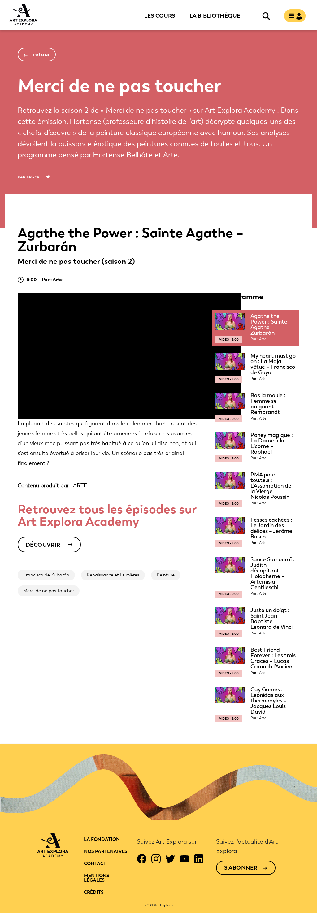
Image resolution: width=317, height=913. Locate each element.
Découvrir (43, 544)
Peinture (166, 575)
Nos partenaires (105, 851)
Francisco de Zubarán (46, 575)
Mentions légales (96, 878)
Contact (95, 863)
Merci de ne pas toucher (48, 590)
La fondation (102, 839)
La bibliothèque (214, 15)
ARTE (80, 485)
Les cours (159, 15)
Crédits (94, 892)
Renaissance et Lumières (113, 575)
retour (41, 54)
